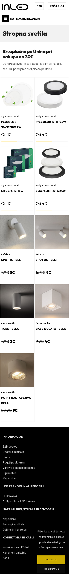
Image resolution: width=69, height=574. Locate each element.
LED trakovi (10, 496)
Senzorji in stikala (13, 524)
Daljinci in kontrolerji (15, 529)
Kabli (6, 558)
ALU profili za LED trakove (19, 501)
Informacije (51, 568)
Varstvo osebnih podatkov (19, 467)
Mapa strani (10, 478)
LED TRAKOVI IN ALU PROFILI (23, 486)
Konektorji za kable (14, 552)
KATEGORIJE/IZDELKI (25, 18)
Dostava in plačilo (14, 452)
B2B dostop (10, 446)
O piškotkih (9, 473)
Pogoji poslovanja (14, 462)
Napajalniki (9, 519)
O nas (6, 457)
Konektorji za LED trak (16, 547)
